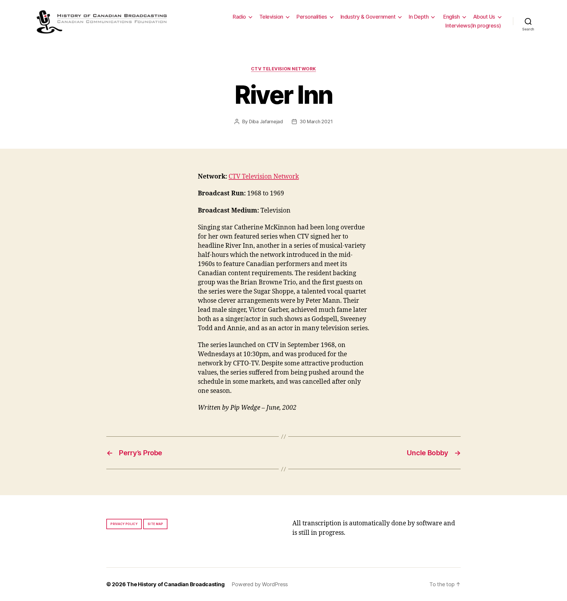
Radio (239, 17)
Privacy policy (124, 524)
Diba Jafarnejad (266, 121)
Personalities (311, 17)
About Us (484, 17)
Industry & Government (368, 17)
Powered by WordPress (260, 584)
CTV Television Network (283, 69)
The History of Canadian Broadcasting (175, 584)
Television (271, 17)
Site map (155, 524)
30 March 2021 (316, 121)
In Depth (418, 17)
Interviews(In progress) (473, 25)
